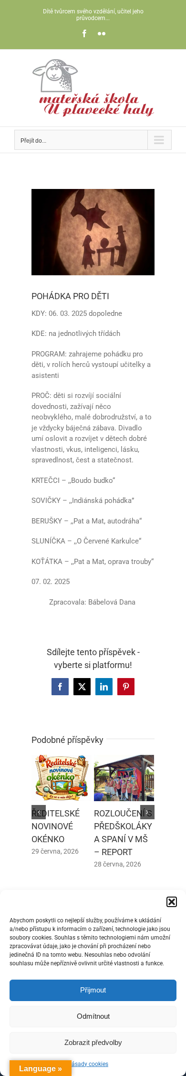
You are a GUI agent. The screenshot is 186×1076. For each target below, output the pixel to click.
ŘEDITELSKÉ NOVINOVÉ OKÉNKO (55, 826)
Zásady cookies (88, 1064)
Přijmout (93, 990)
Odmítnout (93, 1016)
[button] (171, 902)
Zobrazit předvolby (93, 1042)
